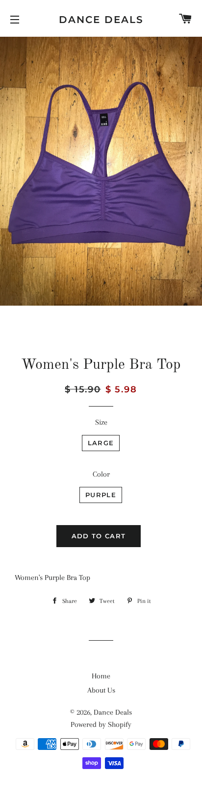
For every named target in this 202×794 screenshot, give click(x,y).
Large (101, 443)
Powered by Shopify (101, 724)
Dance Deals (101, 19)
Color (101, 474)
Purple (100, 495)
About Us (101, 690)
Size (101, 422)
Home (101, 676)
